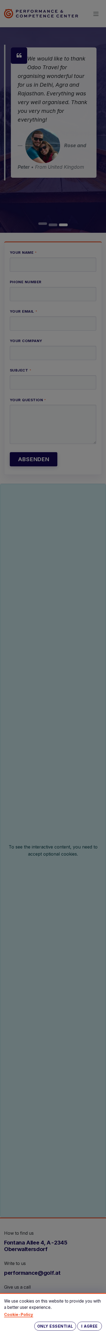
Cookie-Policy (18, 1314)
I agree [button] (89, 1326)
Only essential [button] (55, 1326)
